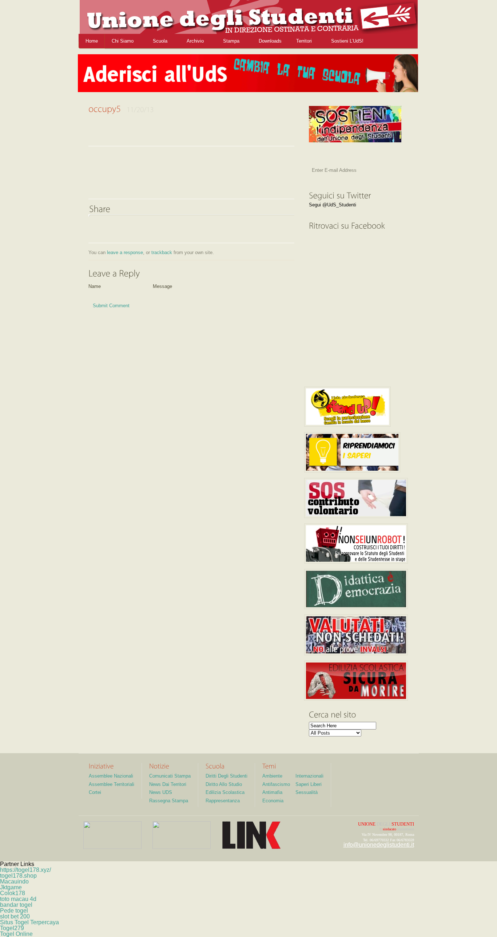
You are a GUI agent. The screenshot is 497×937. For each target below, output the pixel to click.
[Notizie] (159, 766)
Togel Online (16, 934)
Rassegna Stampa (168, 800)
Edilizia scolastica (225, 792)
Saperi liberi (308, 784)
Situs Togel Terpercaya (29, 922)
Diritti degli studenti (226, 776)
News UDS (160, 792)
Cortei (95, 792)
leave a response (125, 252)
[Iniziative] (101, 766)
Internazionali (309, 776)
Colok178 (12, 893)
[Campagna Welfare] (352, 452)
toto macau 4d (18, 899)
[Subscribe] (386, 172)
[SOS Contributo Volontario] (356, 498)
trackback (161, 252)
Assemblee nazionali (111, 776)
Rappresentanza (223, 800)
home (92, 41)
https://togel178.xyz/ (25, 870)
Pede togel (14, 911)
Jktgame (11, 887)
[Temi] (269, 766)
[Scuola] (215, 766)
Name (94, 286)
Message (162, 286)
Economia (272, 800)
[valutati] (356, 634)
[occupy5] (143, 190)
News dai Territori (167, 784)
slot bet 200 (15, 916)
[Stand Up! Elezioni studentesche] (347, 407)
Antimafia (272, 792)
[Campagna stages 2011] (356, 543)
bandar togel (16, 905)
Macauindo (14, 881)
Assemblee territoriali (111, 784)
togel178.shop (18, 876)
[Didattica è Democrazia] (356, 589)
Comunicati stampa (170, 776)
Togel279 (12, 928)
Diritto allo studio (224, 784)
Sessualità (306, 792)
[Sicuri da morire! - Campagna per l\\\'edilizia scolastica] (356, 681)
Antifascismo (276, 784)
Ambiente (272, 776)
